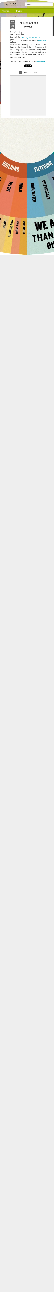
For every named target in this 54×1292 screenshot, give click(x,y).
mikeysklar (42, 40)
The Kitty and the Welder (28, 24)
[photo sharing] (22, 35)
